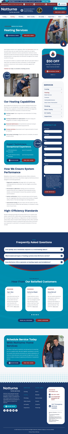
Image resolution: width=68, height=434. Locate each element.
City (44, 152)
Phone (46, 146)
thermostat (30, 49)
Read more (50, 306)
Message (46, 164)
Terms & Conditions (49, 188)
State (45, 157)
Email (45, 140)
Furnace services (10, 129)
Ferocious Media (50, 429)
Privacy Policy (56, 187)
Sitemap (37, 432)
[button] (53, 74)
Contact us (7, 68)
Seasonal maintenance (12, 124)
